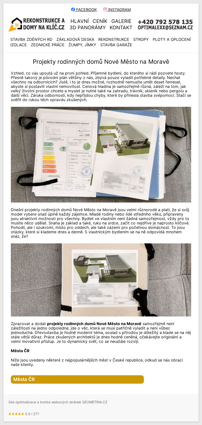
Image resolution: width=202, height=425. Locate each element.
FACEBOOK (86, 10)
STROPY (141, 39)
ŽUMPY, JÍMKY (82, 45)
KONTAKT (121, 27)
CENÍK (100, 21)
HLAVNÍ (79, 21)
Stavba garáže (116, 45)
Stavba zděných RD (31, 39)
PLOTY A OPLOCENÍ (172, 39)
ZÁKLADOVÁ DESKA (75, 39)
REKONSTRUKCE (113, 39)
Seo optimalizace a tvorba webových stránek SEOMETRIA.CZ (57, 402)
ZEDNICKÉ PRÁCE (48, 45)
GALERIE (121, 21)
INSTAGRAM (119, 10)
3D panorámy (87, 27)
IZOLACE (18, 45)
